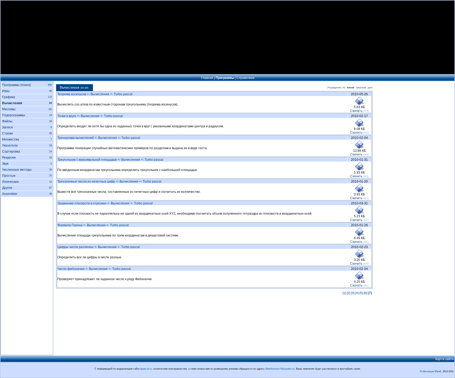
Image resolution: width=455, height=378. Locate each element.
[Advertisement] (227, 37)
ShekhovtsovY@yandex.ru (279, 368)
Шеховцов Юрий (432, 371)
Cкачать (356, 111)
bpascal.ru (146, 368)
